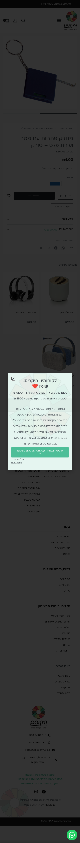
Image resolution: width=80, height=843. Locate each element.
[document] (40, 421)
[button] (13, 378)
